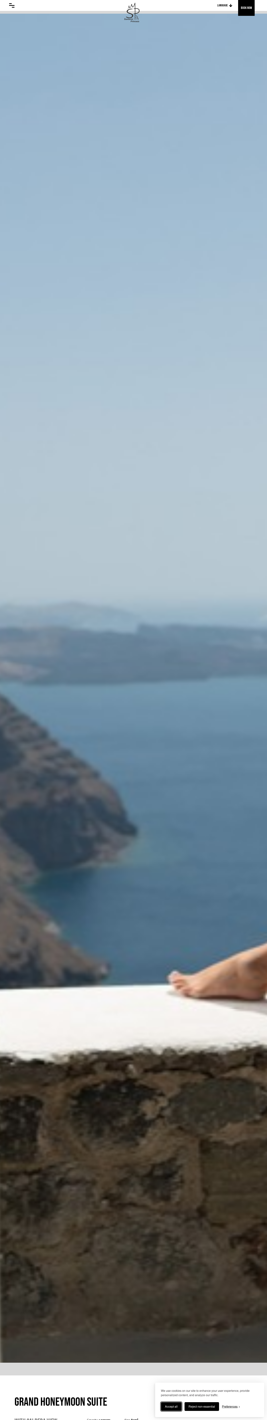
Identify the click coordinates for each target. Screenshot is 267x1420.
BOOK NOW (246, 8)
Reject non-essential (202, 1406)
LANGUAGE (222, 5)
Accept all (171, 1406)
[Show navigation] (12, 5)
